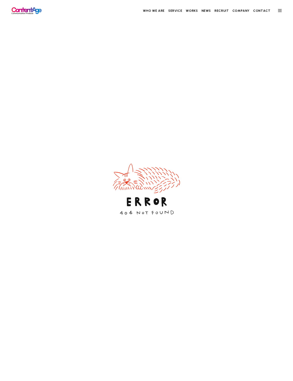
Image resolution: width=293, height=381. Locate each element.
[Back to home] (26, 10)
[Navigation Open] (280, 10)
